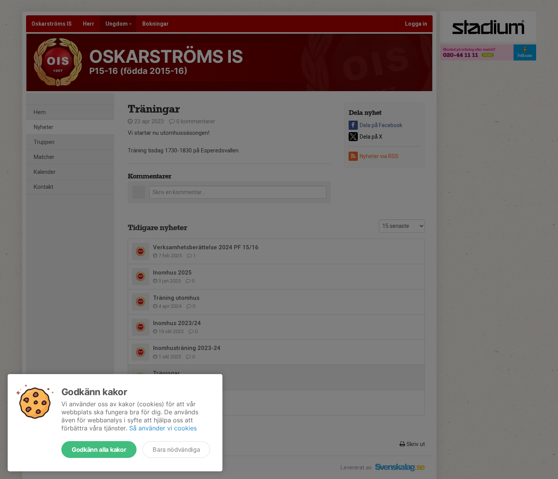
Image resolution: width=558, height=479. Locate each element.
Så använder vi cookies (163, 428)
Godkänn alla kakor (99, 449)
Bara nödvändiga (176, 449)
